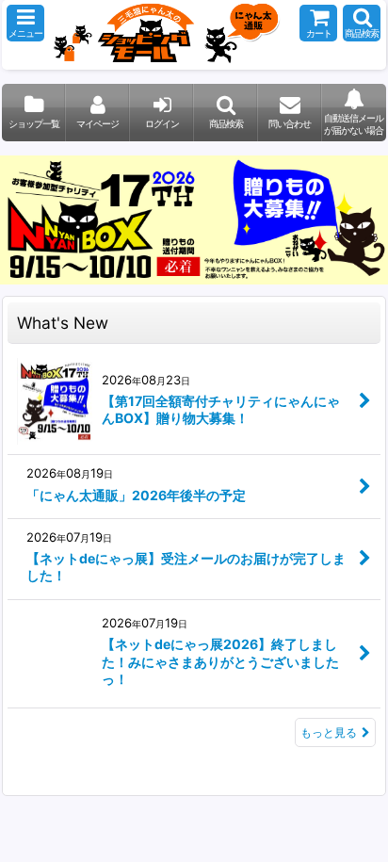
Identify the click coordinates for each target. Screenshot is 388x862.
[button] (25, 23)
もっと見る (328, 732)
